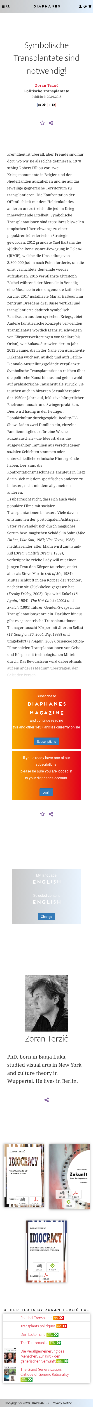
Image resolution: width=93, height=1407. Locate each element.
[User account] (80, 6)
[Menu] (3, 6)
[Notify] (42, 123)
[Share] (50, 123)
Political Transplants (36, 1317)
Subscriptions (46, 741)
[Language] (85, 6)
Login (46, 792)
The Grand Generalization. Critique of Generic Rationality (45, 1372)
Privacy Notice (62, 1403)
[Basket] (89, 6)
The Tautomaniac (34, 1342)
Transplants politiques (38, 1326)
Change (46, 916)
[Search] (7, 6)
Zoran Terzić (46, 85)
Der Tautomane (33, 1334)
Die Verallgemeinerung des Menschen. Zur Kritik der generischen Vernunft (42, 1356)
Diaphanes (46, 6)
